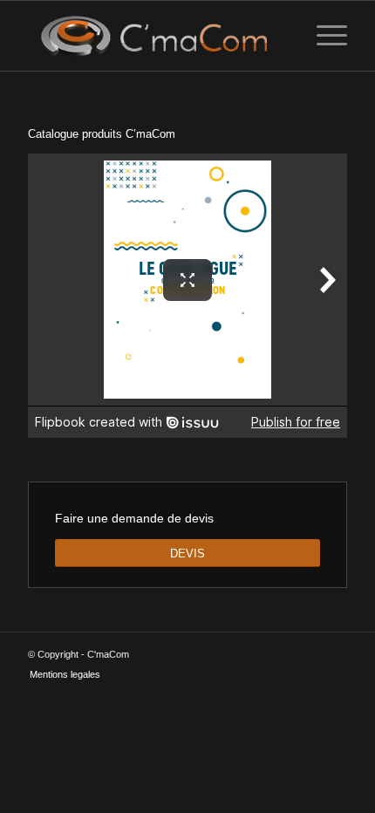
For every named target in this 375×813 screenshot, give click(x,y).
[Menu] (323, 36)
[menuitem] (323, 36)
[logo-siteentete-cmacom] (155, 36)
